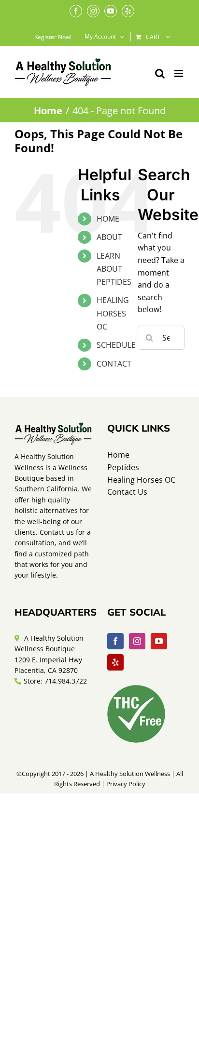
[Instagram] (137, 641)
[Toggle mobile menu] (179, 73)
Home (118, 454)
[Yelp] (115, 662)
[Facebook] (115, 641)
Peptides (123, 467)
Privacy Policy (125, 783)
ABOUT (109, 237)
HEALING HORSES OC (113, 313)
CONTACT (114, 363)
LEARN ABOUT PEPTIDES (114, 268)
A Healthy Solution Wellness (130, 773)
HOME (108, 218)
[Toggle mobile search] (160, 73)
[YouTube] (159, 641)
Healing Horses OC (141, 479)
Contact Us (127, 492)
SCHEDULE (116, 345)
